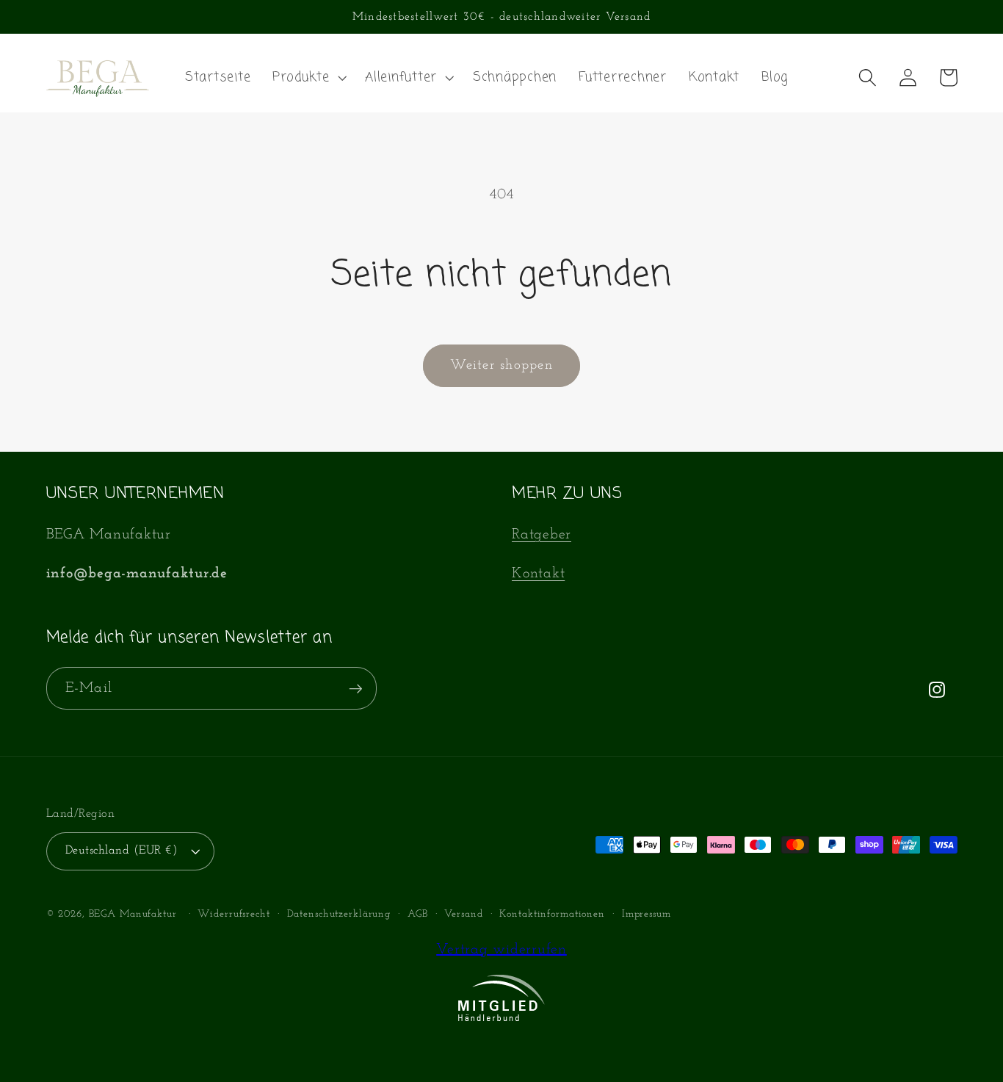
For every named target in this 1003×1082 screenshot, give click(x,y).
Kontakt (538, 573)
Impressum (646, 914)
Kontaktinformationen (552, 914)
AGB (418, 914)
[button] (307, 78)
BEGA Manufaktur (133, 914)
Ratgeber (541, 534)
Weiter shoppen (501, 365)
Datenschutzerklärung (339, 914)
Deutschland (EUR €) (121, 850)
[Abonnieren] (356, 688)
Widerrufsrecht (233, 914)
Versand (463, 914)
